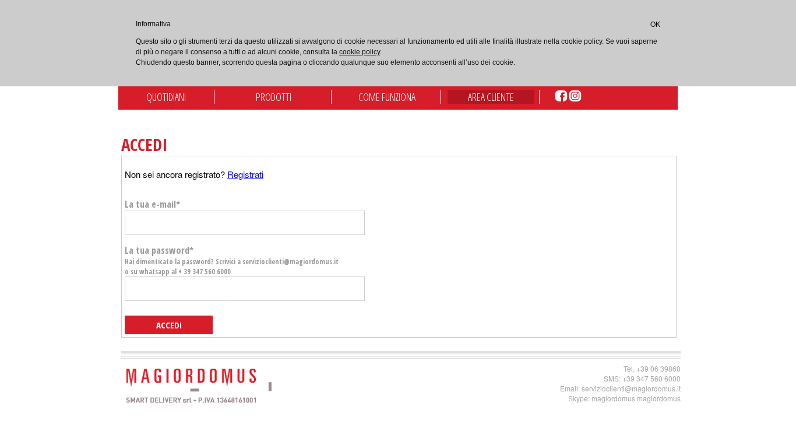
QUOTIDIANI (166, 97)
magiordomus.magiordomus (636, 398)
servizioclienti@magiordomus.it (631, 388)
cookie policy (359, 52)
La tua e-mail (152, 204)
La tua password (232, 260)
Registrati (245, 174)
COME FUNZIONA (386, 97)
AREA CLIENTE (491, 97)
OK (655, 24)
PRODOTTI (273, 97)
